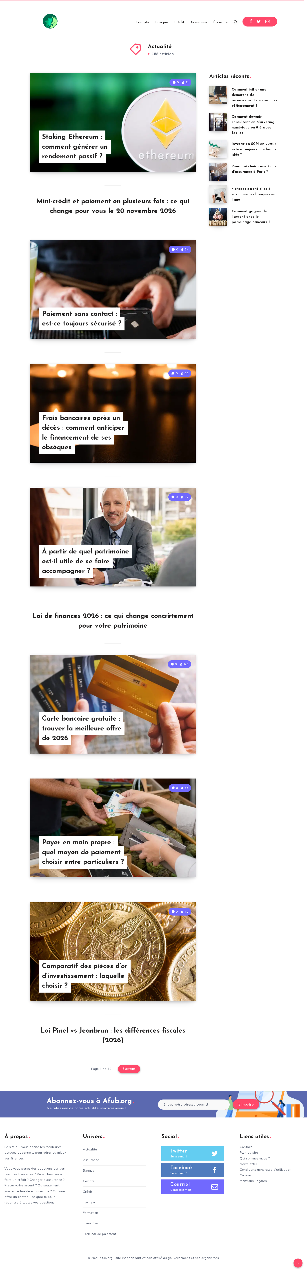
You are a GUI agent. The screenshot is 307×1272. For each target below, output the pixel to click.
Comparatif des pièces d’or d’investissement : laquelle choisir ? (84, 976)
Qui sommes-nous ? (255, 1158)
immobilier (90, 1223)
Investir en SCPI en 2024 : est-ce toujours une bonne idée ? (254, 149)
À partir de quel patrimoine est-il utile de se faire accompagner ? (85, 561)
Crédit (179, 22)
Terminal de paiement (99, 1234)
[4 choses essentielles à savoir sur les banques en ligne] (218, 194)
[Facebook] (251, 22)
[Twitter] (259, 22)
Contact (246, 1147)
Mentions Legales (253, 1181)
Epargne (89, 1202)
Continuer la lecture (173, 158)
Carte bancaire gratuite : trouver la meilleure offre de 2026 (81, 728)
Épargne (220, 22)
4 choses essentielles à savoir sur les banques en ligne (253, 194)
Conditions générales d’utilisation (265, 1170)
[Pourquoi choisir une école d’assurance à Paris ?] (218, 172)
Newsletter (248, 1164)
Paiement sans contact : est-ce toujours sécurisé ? (81, 319)
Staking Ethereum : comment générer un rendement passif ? (75, 147)
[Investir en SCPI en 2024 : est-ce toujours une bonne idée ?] (218, 149)
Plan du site (249, 1152)
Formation (90, 1213)
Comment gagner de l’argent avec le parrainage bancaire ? (251, 217)
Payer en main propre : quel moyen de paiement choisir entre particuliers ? (83, 852)
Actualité (90, 1149)
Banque (161, 22)
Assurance (198, 22)
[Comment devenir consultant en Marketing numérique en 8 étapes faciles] (218, 122)
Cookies (246, 1175)
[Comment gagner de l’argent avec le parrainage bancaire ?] (218, 217)
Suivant (129, 1069)
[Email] (267, 22)
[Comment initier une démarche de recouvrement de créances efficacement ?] (218, 95)
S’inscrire (246, 1104)
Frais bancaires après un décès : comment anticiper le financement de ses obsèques (83, 433)
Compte (142, 22)
